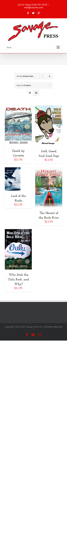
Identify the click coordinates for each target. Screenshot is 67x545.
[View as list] (36, 93)
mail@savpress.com (33, 7)
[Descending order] (50, 76)
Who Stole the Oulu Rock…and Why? (18, 279)
